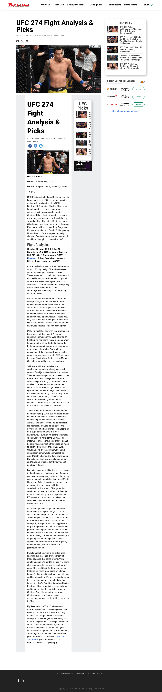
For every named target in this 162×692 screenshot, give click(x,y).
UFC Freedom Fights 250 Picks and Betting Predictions (130, 49)
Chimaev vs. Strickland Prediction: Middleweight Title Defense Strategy (130, 58)
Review (138, 89)
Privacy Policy (82, 674)
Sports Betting (114, 5)
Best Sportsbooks (76, 5)
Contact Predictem (65, 674)
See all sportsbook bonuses (125, 111)
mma (62, 36)
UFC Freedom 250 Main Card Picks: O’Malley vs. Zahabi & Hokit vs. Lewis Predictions (130, 40)
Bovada (31, 258)
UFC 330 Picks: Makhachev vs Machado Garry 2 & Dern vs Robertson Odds (130, 30)
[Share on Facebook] (17, 41)
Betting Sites (96, 5)
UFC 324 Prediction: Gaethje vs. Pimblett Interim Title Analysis (129, 66)
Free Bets (59, 5)
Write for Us (97, 674)
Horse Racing (130, 5)
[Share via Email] (27, 41)
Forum (146, 5)
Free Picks (45, 5)
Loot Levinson (25, 36)
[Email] (41, 146)
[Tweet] (35, 146)
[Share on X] (22, 41)
